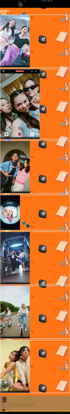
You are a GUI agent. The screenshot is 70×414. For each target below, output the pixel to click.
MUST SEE (20, 2)
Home (41, 0)
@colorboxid (2, 12)
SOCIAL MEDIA (20, 5)
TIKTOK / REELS (20, 6)
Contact (51, 0)
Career (48, 0)
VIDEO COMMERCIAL (21, 4)
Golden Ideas (45, 0)
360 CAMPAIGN (20, 3)
